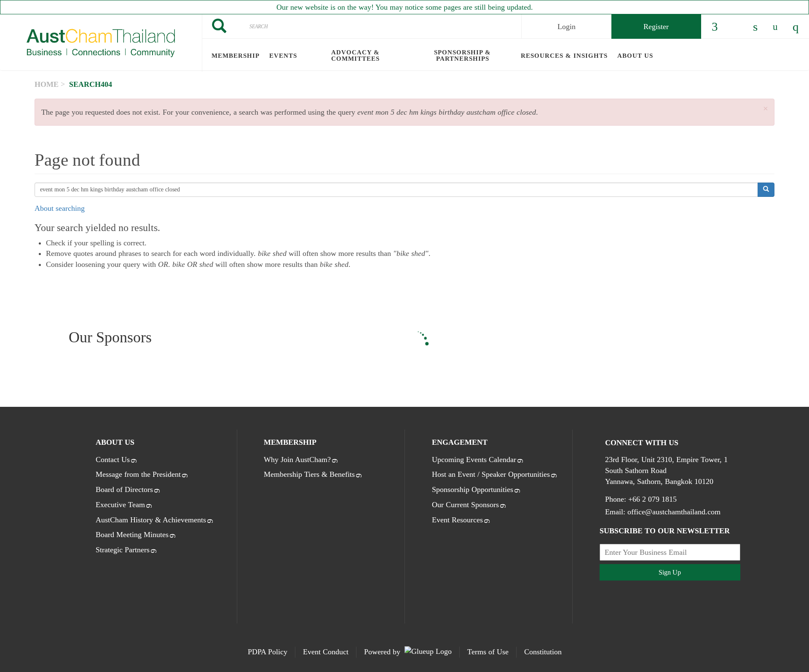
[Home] (101, 43)
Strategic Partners (123, 550)
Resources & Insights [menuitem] (564, 55)
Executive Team (120, 504)
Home (47, 84)
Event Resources (457, 520)
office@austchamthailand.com (674, 512)
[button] (765, 109)
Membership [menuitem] (236, 55)
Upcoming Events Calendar (474, 459)
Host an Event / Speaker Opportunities (491, 474)
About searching (60, 208)
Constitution (543, 652)
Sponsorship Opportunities (472, 489)
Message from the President (138, 474)
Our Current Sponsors (465, 504)
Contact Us (113, 459)
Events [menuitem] (283, 55)
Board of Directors (124, 489)
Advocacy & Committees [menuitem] (355, 55)
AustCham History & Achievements (151, 520)
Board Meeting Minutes (132, 534)
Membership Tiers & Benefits (309, 474)
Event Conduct (325, 652)
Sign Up (670, 572)
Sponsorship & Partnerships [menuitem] (462, 55)
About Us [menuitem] (635, 55)
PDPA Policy (267, 652)
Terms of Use (488, 652)
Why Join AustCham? (297, 459)
